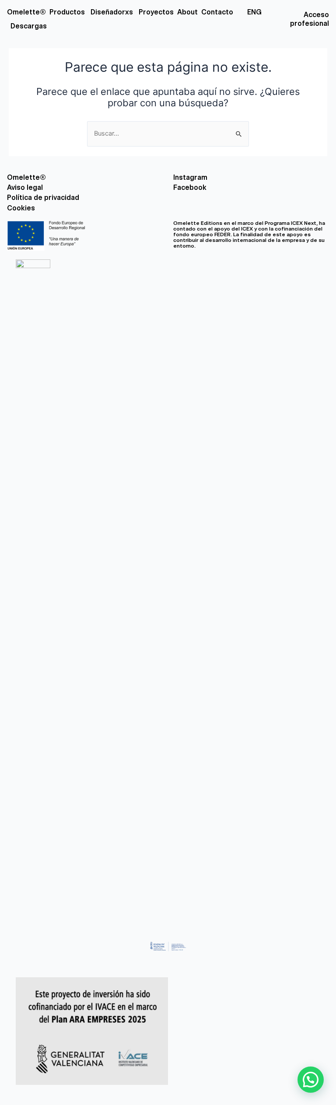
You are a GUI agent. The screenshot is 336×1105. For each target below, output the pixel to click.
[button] (311, 1080)
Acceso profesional (309, 19)
